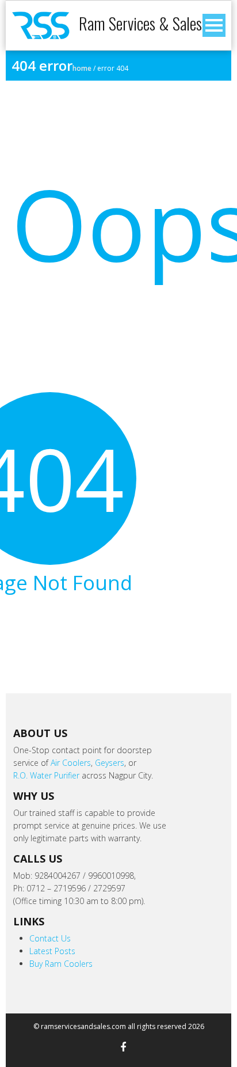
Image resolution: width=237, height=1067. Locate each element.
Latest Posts (52, 951)
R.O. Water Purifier (46, 775)
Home (81, 68)
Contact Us (50, 938)
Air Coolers (71, 762)
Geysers (109, 762)
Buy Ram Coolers (61, 963)
